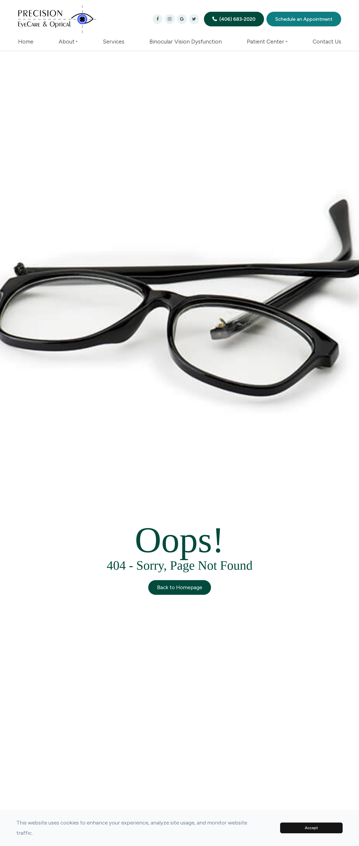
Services (113, 41)
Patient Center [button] (265, 41)
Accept (311, 827)
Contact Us (327, 41)
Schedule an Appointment (303, 19)
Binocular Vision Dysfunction (185, 41)
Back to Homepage (179, 587)
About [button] (66, 41)
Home (25, 41)
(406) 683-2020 (237, 19)
